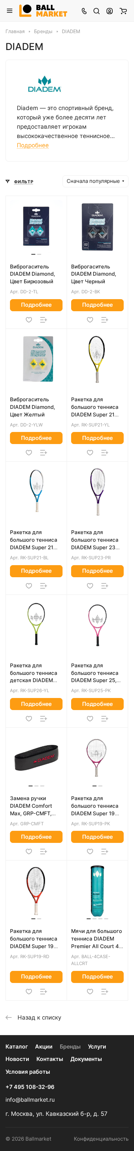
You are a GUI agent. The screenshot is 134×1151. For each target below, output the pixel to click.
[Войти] (110, 10)
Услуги (97, 1046)
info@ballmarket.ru (30, 1099)
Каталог (16, 1046)
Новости (17, 1059)
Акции (44, 1046)
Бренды (70, 1046)
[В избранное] (28, 320)
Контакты (49, 1059)
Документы (86, 1059)
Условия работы (27, 1072)
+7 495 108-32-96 (29, 1087)
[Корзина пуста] (123, 10)
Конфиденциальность (101, 1139)
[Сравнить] (43, 320)
